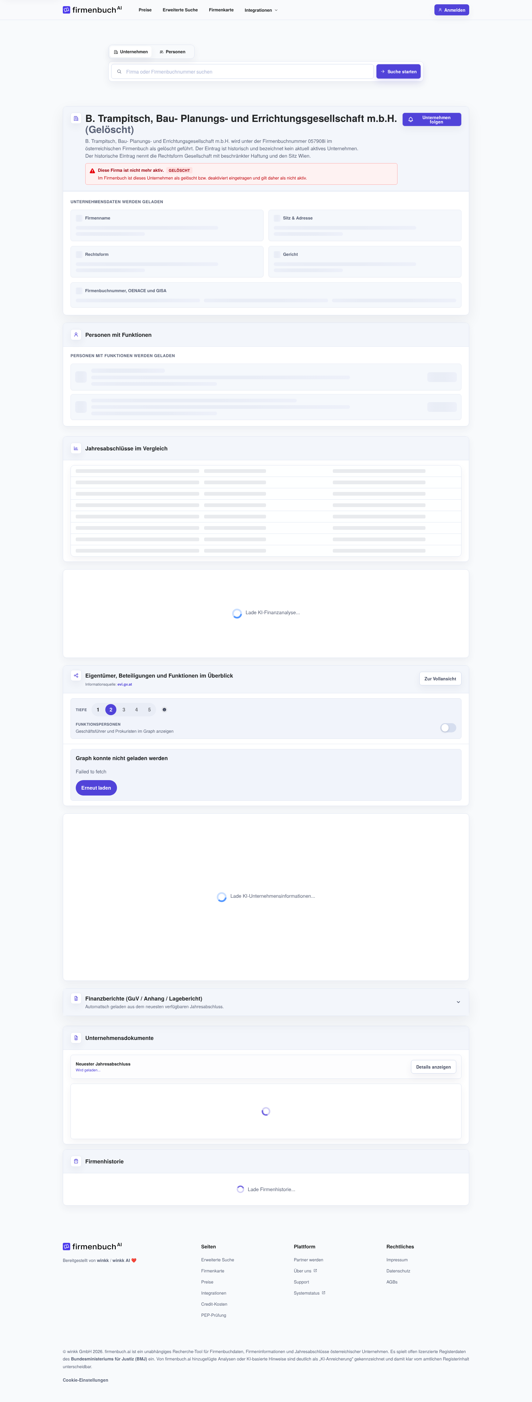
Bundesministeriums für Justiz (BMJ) (109, 1359)
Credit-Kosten (214, 1304)
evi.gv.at (125, 684)
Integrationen (258, 10)
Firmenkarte (221, 10)
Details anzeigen (433, 1067)
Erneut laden (96, 787)
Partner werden (308, 1259)
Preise (145, 10)
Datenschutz (398, 1270)
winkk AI (121, 1260)
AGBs (391, 1282)
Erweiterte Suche (180, 10)
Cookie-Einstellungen (85, 1380)
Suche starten (402, 71)
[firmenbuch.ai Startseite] (92, 10)
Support (301, 1282)
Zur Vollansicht (440, 678)
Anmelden (454, 10)
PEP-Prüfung (213, 1315)
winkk (103, 1260)
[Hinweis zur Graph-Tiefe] (164, 710)
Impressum (397, 1259)
